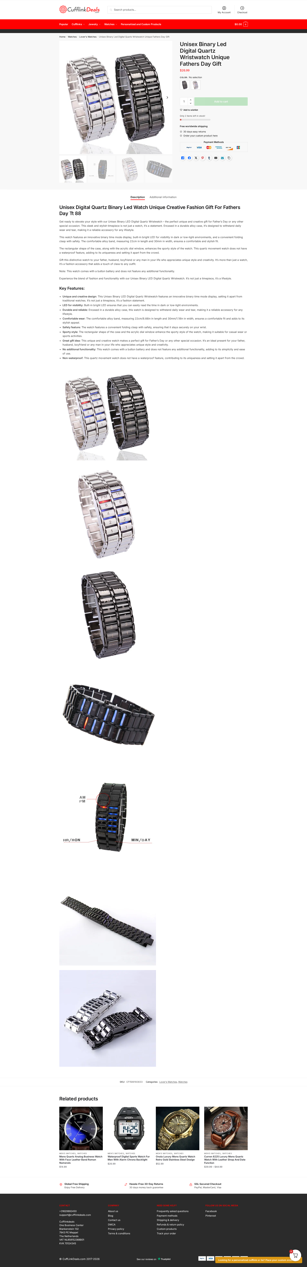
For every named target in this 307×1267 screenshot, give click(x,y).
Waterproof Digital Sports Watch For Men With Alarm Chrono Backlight (129, 1158)
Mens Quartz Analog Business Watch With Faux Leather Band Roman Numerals (80, 1159)
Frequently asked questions (173, 1211)
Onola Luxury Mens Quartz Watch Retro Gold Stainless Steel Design (175, 1158)
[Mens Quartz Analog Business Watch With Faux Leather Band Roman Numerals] (81, 1128)
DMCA (111, 1224)
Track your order (166, 1233)
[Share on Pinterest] (202, 158)
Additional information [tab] (163, 197)
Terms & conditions (119, 1233)
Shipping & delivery (168, 1220)
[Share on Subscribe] (222, 158)
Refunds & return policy (170, 1224)
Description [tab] (138, 197)
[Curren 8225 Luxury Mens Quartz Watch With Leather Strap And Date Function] (226, 1128)
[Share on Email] (216, 158)
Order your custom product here (200, 135)
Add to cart (221, 101)
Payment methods (167, 1215)
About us (113, 1211)
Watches (72, 36)
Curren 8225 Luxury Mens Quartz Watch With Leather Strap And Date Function (224, 1159)
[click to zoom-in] (115, 97)
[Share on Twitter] (196, 158)
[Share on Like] (183, 158)
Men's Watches (67, 1153)
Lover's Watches (88, 36)
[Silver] (195, 85)
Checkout (242, 12)
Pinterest (210, 1215)
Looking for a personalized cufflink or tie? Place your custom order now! (258, 1260)
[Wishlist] (98, 1111)
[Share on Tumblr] (209, 158)
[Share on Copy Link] (229, 158)
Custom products (167, 1228)
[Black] (185, 85)
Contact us (114, 1220)
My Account (224, 12)
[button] (167, 97)
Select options (81, 1173)
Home (62, 36)
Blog (110, 1215)
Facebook (211, 1211)
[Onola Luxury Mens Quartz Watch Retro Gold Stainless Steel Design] (177, 1128)
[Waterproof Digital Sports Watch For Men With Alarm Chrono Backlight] (129, 1128)
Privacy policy (116, 1228)
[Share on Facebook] (189, 158)
